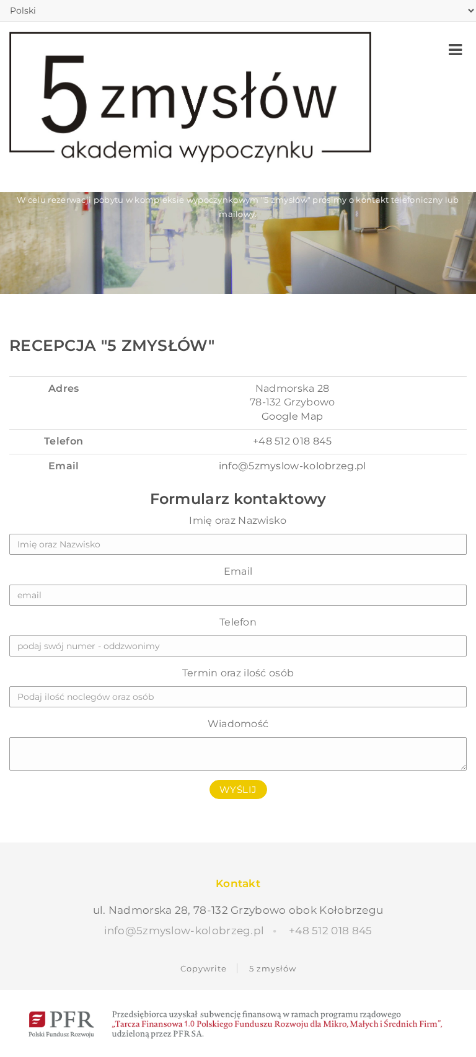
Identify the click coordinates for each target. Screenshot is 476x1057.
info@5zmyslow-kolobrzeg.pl (292, 466)
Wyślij (238, 789)
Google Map (292, 416)
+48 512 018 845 (292, 441)
